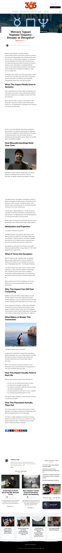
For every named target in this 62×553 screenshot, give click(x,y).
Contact (46, 11)
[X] (12, 431)
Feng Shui (34, 11)
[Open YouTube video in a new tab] (52, 489)
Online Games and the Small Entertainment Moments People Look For (51, 470)
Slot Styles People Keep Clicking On (51, 480)
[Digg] (25, 431)
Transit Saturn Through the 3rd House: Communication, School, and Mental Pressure (51, 476)
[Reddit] (16, 431)
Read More (9, 506)
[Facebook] (7, 431)
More (39, 11)
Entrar (55, 7)
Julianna (12, 462)
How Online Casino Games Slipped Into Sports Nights (51, 465)
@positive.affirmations (30, 544)
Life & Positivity (24, 11)
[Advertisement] (20, 117)
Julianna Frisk (12, 45)
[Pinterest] (21, 431)
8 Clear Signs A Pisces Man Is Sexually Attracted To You (10, 492)
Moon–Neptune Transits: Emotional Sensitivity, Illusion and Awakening (31, 492)
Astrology (15, 11)
